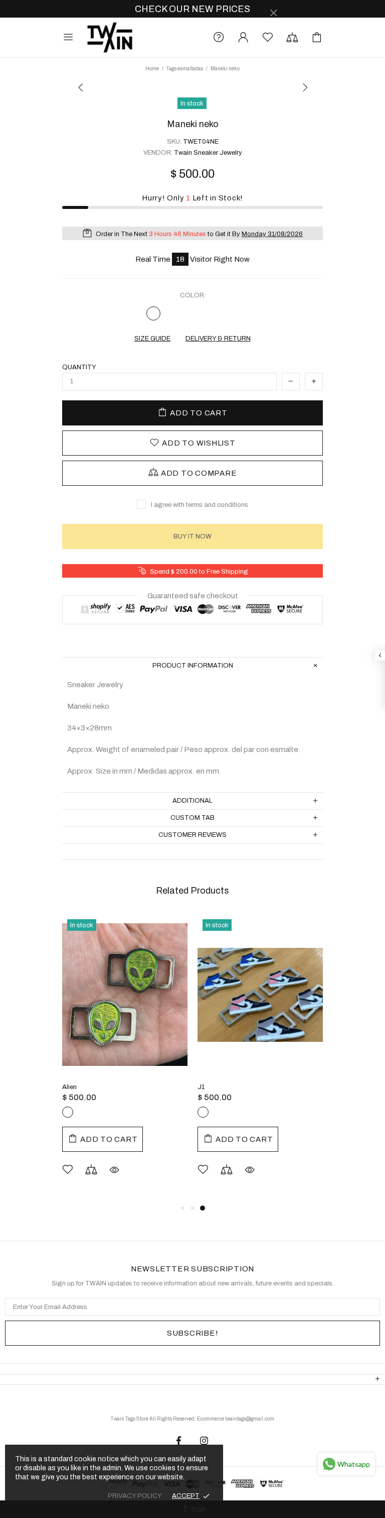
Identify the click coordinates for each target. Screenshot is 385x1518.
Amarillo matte (100, 1112)
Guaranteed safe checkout (192, 596)
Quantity (79, 367)
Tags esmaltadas (184, 68)
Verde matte (67, 1112)
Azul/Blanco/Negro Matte (219, 1112)
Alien (69, 1087)
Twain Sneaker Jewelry (109, 37)
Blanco (212, 313)
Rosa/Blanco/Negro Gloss (236, 1112)
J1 (201, 1087)
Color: (193, 295)
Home (152, 68)
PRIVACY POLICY (135, 1495)
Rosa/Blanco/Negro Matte (203, 1112)
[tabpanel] (124, 1058)
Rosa (192, 313)
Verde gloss (84, 1112)
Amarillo (173, 313)
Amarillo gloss (117, 1112)
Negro (153, 313)
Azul (232, 313)
